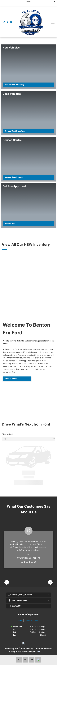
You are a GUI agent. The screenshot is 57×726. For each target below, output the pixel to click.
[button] (11, 22)
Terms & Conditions (43, 648)
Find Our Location (19, 600)
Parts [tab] (37, 620)
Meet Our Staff (11, 379)
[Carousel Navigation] (28, 578)
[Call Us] (4, 22)
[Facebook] (19, 660)
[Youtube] (31, 660)
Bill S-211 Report (29, 651)
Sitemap (29, 648)
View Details (21, 482)
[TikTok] (38, 660)
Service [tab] (28, 620)
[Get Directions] (7, 22)
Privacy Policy (15, 651)
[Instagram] (25, 660)
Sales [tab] (19, 620)
